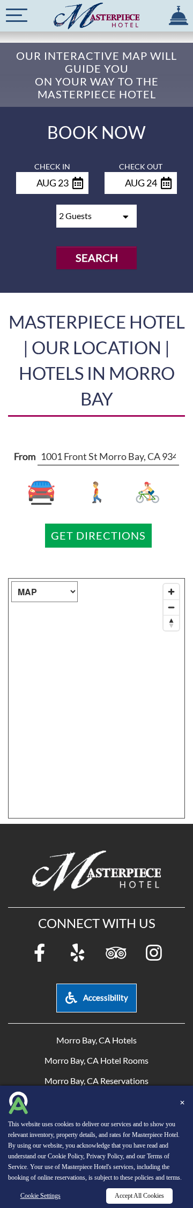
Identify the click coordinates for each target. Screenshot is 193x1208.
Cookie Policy (65, 1156)
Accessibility (104, 997)
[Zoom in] (171, 591)
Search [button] (97, 257)
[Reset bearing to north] (171, 622)
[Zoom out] (171, 607)
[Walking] (96, 492)
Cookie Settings (40, 1195)
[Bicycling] (145, 492)
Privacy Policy (104, 1156)
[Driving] (48, 492)
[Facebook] (39, 953)
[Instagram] (153, 953)
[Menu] (16, 15)
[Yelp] (77, 953)
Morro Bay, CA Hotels (96, 1040)
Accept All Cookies (139, 1195)
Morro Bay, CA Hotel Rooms (96, 1060)
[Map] (96, 698)
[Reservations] (178, 13)
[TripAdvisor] (115, 953)
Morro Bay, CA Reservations (96, 1080)
